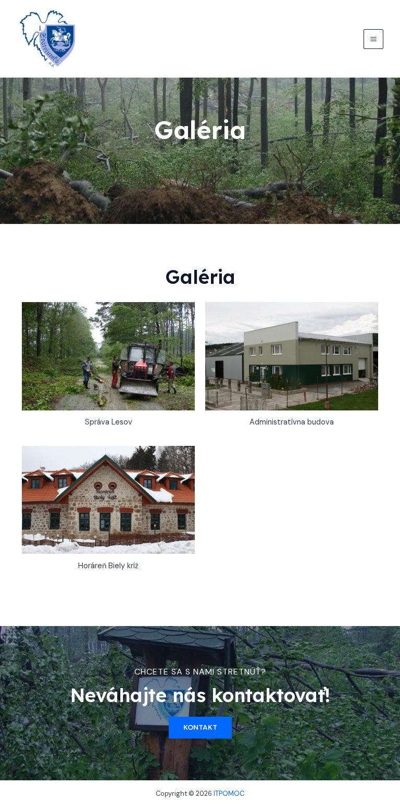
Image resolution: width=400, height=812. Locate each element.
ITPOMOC (229, 793)
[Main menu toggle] (373, 39)
